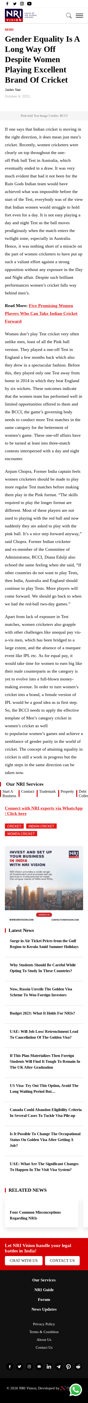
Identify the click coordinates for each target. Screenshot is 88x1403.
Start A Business (9, 793)
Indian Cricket (41, 826)
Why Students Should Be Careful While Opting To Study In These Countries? (43, 968)
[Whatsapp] (75, 1396)
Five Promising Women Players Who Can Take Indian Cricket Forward (41, 313)
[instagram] (22, 5)
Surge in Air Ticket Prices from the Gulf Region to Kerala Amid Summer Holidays (44, 944)
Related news (28, 1190)
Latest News (21, 930)
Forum (44, 1299)
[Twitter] (14, 5)
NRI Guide (44, 1289)
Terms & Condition (44, 1332)
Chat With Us (24, 1260)
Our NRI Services (25, 784)
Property (67, 791)
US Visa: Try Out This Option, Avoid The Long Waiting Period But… (44, 1088)
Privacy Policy (44, 1324)
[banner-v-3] (44, 921)
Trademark (47, 791)
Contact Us (62, 1260)
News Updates (44, 1309)
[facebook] (7, 5)
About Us (44, 1340)
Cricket (14, 826)
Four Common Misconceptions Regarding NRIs (35, 1215)
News (9, 29)
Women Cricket (21, 834)
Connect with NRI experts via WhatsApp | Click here (44, 811)
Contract (27, 791)
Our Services (44, 1280)
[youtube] (29, 5)
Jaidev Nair (13, 90)
